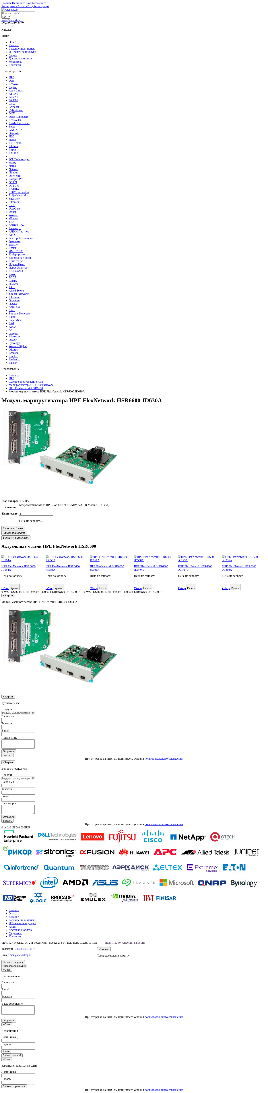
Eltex (12, 310)
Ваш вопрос (8, 803)
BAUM (13, 100)
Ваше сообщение (12, 1003)
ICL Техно (15, 142)
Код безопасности (20, 257)
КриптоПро (16, 261)
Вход (30, 6)
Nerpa (12, 165)
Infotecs (13, 146)
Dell (11, 80)
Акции (13, 55)
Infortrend (14, 297)
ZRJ (11, 221)
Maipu (12, 162)
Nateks (13, 303)
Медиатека (15, 61)
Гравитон (14, 241)
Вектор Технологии (21, 238)
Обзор (5, 588)
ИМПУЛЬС (16, 251)
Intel (11, 323)
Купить (14, 588)
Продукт (6, 709)
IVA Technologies (19, 159)
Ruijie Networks (18, 195)
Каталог (14, 45)
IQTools (13, 152)
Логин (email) (9, 1037)
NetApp (13, 169)
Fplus (12, 126)
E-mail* (6, 989)
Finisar (13, 362)
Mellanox (14, 359)
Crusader (14, 106)
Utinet (12, 211)
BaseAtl (13, 97)
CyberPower (16, 110)
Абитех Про (16, 224)
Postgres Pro (16, 179)
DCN (12, 113)
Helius (12, 139)
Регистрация (41, 6)
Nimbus (13, 172)
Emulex (13, 356)
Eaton (12, 316)
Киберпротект (17, 254)
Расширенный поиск (22, 48)
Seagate (13, 333)
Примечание (9, 737)
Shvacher (14, 198)
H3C (11, 136)
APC (12, 287)
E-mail (5, 730)
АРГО (12, 234)
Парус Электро (18, 267)
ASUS (12, 329)
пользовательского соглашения (164, 758)
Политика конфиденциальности (125, 942)
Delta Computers (18, 116)
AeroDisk (14, 306)
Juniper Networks (19, 293)
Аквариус (15, 228)
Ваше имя (7, 716)
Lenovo (13, 83)
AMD (12, 326)
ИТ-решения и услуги (22, 51)
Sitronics (14, 202)
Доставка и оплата (20, 58)
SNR (12, 205)
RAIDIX (14, 188)
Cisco (12, 103)
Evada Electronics (19, 123)
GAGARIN (16, 129)
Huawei (13, 284)
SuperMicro (15, 320)
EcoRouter (15, 120)
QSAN (13, 182)
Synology (14, 343)
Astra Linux (16, 90)
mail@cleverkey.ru (12, 20)
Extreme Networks (19, 313)
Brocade (13, 352)
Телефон (6, 723)
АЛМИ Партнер (19, 231)
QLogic (13, 349)
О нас (12, 42)
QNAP (13, 339)
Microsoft (14, 336)
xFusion (13, 218)
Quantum (14, 300)
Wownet (13, 215)
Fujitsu (13, 87)
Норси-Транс (17, 264)
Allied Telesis (16, 290)
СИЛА (13, 280)
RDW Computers (19, 192)
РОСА (13, 277)
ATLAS (13, 93)
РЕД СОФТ (16, 270)
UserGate (14, 208)
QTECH (14, 185)
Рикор (12, 274)
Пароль (6, 1044)
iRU (11, 156)
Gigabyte (14, 133)
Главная (14, 910)
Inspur (12, 149)
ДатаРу (13, 244)
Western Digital (18, 346)
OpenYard (15, 175)
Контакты (15, 65)
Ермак (13, 247)
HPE (11, 77)
